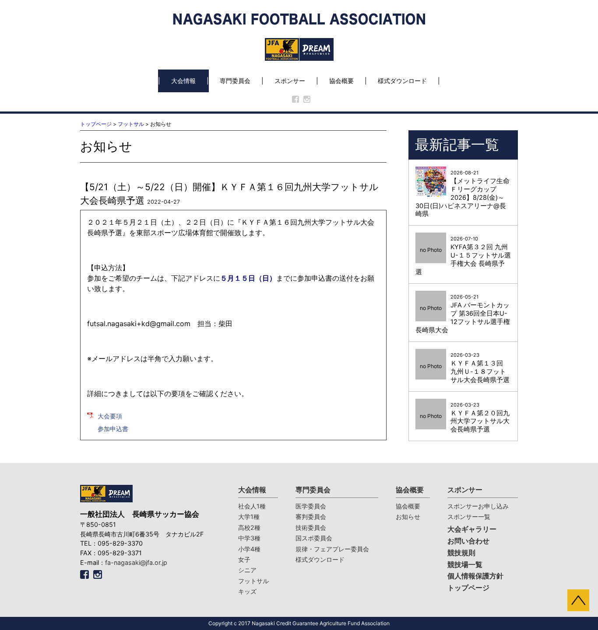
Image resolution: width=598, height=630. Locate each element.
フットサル (131, 124)
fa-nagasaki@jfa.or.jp (136, 562)
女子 (244, 559)
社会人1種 (252, 506)
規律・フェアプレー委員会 (332, 549)
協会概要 (341, 80)
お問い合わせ (468, 541)
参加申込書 (113, 428)
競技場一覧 (464, 564)
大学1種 (249, 516)
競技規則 (461, 553)
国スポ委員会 (313, 538)
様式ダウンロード (402, 80)
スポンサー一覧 (468, 516)
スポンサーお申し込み (478, 506)
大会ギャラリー (471, 529)
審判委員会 (310, 516)
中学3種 (249, 538)
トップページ (96, 124)
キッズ (247, 591)
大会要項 (110, 416)
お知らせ (408, 516)
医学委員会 (310, 506)
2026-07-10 (463, 256)
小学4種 (249, 549)
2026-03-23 (465, 368)
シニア (247, 570)
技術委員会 (310, 527)
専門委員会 (235, 80)
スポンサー (289, 80)
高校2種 (249, 527)
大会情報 (183, 80)
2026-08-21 (462, 194)
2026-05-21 (462, 314)
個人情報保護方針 (475, 576)
